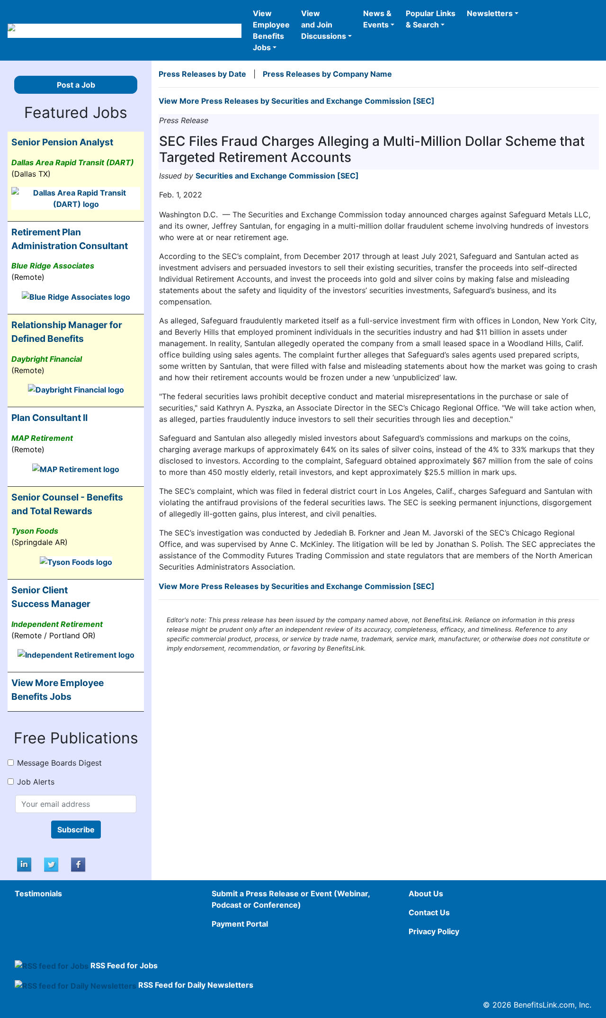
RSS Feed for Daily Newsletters (195, 985)
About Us (426, 893)
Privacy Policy (434, 931)
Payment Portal (240, 924)
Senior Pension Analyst (62, 142)
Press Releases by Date (202, 74)
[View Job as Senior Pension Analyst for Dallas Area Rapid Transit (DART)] (75, 197)
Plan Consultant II (49, 417)
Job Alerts (35, 781)
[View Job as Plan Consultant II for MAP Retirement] (75, 468)
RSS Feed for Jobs (124, 965)
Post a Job (76, 84)
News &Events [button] (377, 19)
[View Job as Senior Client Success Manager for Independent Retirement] (76, 654)
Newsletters (490, 13)
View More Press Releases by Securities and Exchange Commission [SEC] (297, 101)
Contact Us (429, 912)
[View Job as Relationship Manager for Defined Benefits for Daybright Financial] (76, 389)
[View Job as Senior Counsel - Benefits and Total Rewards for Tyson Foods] (76, 561)
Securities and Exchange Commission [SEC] (277, 175)
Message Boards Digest (59, 763)
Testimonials (38, 893)
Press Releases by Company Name (327, 74)
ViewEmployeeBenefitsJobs (271, 30)
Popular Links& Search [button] (430, 19)
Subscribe (76, 829)
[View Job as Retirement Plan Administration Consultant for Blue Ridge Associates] (76, 296)
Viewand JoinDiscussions (323, 25)
